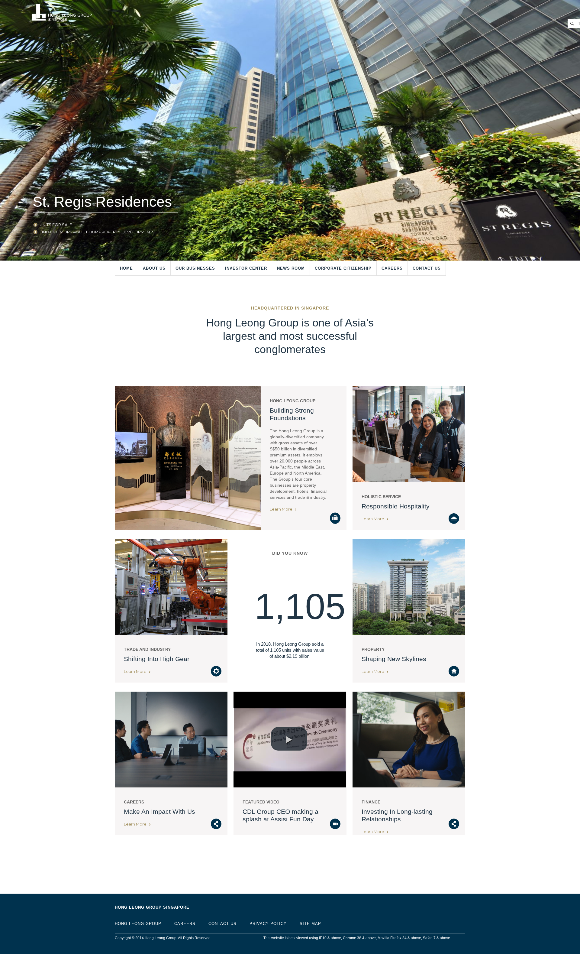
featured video (261, 802)
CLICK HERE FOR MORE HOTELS (71, 231)
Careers (392, 268)
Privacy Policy (268, 923)
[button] (289, 739)
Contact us (427, 268)
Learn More (281, 509)
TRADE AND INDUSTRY (147, 649)
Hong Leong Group (292, 400)
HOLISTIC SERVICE (381, 496)
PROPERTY (373, 649)
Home (126, 268)
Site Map (310, 923)
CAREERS (134, 802)
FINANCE (371, 802)
